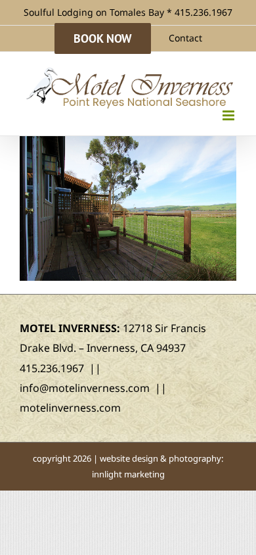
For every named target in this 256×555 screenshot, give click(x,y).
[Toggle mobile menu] (229, 115)
